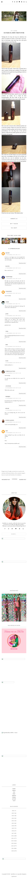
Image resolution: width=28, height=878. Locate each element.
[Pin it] (15, 224)
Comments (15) (14, 218)
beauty (15, 227)
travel (14, 800)
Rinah (7, 408)
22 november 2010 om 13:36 (13, 373)
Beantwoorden (22, 263)
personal (14, 799)
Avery (7, 302)
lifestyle (14, 797)
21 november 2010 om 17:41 (13, 303)
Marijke (8, 396)
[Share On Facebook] (13, 224)
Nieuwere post (6, 479)
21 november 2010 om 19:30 (13, 333)
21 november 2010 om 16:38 (13, 293)
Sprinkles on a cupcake (16, 874)
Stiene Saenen (10, 420)
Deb (7, 344)
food (14, 792)
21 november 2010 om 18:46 (13, 315)
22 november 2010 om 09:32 (13, 362)
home (14, 793)
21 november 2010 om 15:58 (13, 278)
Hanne (8, 266)
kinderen (14, 795)
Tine (7, 331)
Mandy (8, 253)
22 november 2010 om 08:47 (13, 346)
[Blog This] (17, 224)
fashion (14, 790)
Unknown (9, 291)
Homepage (14, 479)
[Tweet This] (11, 224)
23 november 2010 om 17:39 (13, 410)
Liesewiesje (9, 276)
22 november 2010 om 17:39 (13, 398)
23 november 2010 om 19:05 (13, 422)
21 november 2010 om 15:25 (13, 268)
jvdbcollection (10, 371)
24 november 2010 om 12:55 (13, 432)
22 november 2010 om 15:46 (13, 387)
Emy (7, 431)
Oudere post (22, 479)
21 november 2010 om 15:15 (13, 254)
